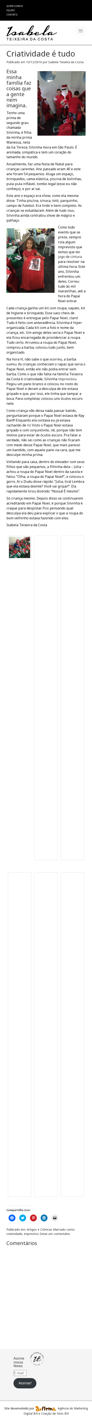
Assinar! (25, 1383)
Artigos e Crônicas (39, 1229)
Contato (12, 14)
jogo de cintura (70, 256)
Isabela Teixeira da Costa (65, 62)
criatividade (14, 1234)
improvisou (67, 379)
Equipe (10, 10)
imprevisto (31, 1234)
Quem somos (14, 6)
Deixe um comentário (55, 1234)
